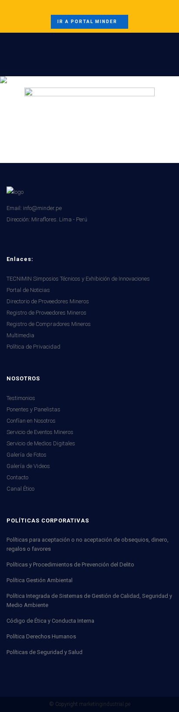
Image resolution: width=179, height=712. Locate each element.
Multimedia (20, 335)
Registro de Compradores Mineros (49, 324)
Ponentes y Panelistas (33, 409)
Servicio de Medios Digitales (41, 443)
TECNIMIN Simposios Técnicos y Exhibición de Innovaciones (78, 278)
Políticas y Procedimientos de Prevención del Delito (70, 564)
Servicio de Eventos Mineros (40, 432)
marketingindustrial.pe (104, 704)
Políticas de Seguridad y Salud (45, 652)
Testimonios (21, 398)
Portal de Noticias (28, 290)
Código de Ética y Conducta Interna (50, 620)
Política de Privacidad (33, 346)
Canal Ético (20, 488)
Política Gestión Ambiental (40, 580)
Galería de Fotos (26, 454)
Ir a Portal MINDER (87, 21)
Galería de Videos (28, 466)
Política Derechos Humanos (41, 636)
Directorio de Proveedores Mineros (48, 301)
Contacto (17, 477)
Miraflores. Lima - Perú (59, 219)
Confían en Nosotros (31, 420)
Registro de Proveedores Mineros (46, 312)
